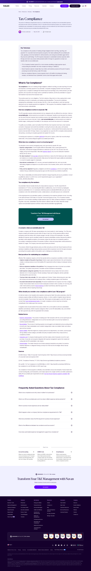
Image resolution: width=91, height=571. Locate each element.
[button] (45, 219)
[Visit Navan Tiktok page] (64, 545)
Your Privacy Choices (58, 549)
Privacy (19, 549)
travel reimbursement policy (32, 301)
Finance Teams (24, 512)
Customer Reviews (64, 512)
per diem (35, 156)
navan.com (18, 566)
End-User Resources (64, 509)
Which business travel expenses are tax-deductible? (33, 405)
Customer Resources (64, 507)
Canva (82, 560)
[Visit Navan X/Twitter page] (53, 545)
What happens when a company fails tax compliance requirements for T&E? (40, 412)
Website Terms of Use (12, 549)
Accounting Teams (24, 507)
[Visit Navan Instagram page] (67, 545)
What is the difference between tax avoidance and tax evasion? (37, 425)
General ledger (23, 343)
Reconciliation (23, 324)
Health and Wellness (38, 509)
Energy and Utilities (38, 502)
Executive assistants (25, 509)
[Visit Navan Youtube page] (58, 545)
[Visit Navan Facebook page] (61, 545)
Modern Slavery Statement (43, 549)
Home (20, 11)
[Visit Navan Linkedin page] (56, 545)
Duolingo (18, 562)
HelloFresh (10, 562)
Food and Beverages (38, 507)
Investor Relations (77, 505)
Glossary (30, 11)
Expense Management (12, 505)
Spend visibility (23, 330)
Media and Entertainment (36, 516)
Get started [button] (64, 5)
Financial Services (37, 505)
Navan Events (10, 512)
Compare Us (49, 505)
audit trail (41, 136)
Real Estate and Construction (37, 522)
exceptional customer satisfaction (30, 563)
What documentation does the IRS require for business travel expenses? (39, 419)
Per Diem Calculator (51, 513)
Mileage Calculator (51, 515)
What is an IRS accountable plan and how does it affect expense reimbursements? (42, 399)
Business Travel (11, 502)
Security (24, 549)
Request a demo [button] (74, 5)
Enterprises (23, 502)
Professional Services (38, 519)
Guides (48, 502)
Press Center (76, 507)
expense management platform (33, 560)
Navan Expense (39, 285)
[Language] (85, 5)
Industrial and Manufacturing (37, 513)
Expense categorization (26, 317)
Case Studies (63, 502)
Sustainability (10, 514)
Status (51, 549)
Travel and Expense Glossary (51, 510)
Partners (75, 509)
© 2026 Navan (80, 549)
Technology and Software (37, 528)
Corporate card (23, 337)
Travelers (23, 516)
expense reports (47, 151)
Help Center (62, 505)
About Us (75, 502)
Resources (24, 11)
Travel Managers (24, 514)
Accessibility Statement (32, 549)
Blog (48, 507)
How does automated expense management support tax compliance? (38, 432)
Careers (75, 512)
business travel (22, 560)
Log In (83, 5)
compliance (54, 169)
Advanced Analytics (12, 507)
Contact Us (75, 514)
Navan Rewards (11, 509)
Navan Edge (11, 516)
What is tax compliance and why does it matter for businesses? (36, 392)
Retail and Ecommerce (38, 525)
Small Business (24, 505)
